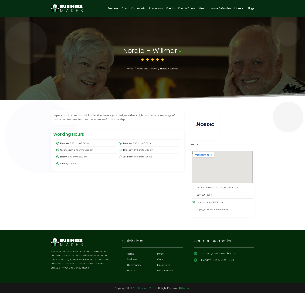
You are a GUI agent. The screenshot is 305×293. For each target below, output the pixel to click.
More (237, 8)
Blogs (250, 8)
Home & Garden (221, 8)
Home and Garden (147, 68)
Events (170, 8)
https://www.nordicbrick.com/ (212, 209)
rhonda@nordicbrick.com (210, 202)
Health (203, 8)
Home (130, 68)
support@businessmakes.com (219, 253)
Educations (156, 8)
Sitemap (185, 288)
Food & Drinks (186, 8)
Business (113, 8)
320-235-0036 (204, 194)
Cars (125, 8)
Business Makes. (147, 288)
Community (138, 8)
